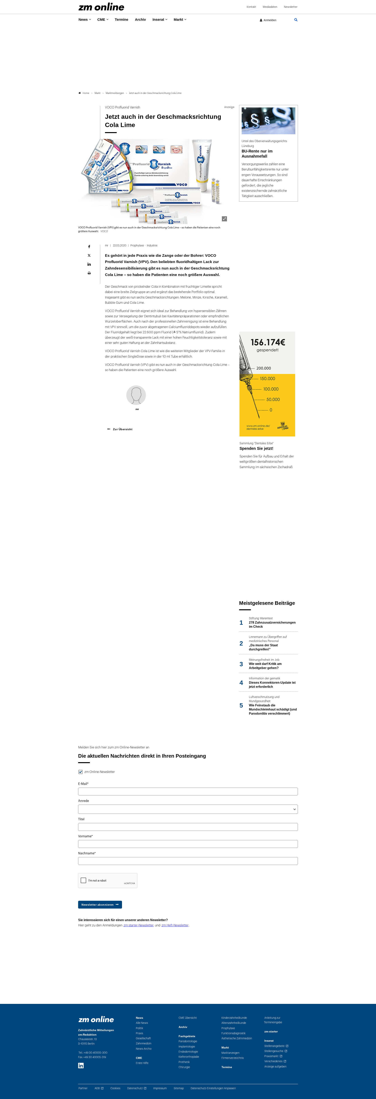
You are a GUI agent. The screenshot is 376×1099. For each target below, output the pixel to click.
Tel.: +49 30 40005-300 (93, 1052)
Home (86, 93)
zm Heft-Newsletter (175, 925)
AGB (97, 1088)
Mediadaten (270, 7)
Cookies (115, 1088)
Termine (121, 20)
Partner (83, 1088)
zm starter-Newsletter (139, 925)
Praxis (139, 1033)
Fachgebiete (187, 1036)
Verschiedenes (273, 1061)
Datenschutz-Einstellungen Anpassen (213, 1088)
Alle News (142, 1023)
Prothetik (184, 1062)
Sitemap (179, 1088)
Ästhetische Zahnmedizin (236, 1038)
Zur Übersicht (122, 429)
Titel (81, 819)
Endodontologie (188, 1051)
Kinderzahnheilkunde (234, 1018)
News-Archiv (144, 1049)
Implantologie (187, 1046)
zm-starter (271, 1031)
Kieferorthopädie (189, 1057)
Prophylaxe (228, 1028)
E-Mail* (83, 783)
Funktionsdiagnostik (233, 1033)
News (83, 20)
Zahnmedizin (143, 1043)
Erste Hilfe (142, 1063)
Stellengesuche (273, 1051)
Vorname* (85, 836)
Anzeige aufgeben (275, 1066)
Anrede (83, 800)
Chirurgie (184, 1067)
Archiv (140, 20)
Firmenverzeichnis (232, 1058)
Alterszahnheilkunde (233, 1023)
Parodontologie (188, 1041)
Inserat (158, 20)
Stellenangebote (274, 1046)
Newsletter (290, 7)
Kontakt (251, 7)
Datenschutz (135, 1088)
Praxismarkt (271, 1056)
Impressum (160, 1088)
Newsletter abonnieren (97, 904)
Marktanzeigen (230, 1053)
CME (101, 20)
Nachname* (87, 853)
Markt (178, 20)
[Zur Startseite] (101, 6)
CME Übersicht (188, 1018)
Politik (139, 1028)
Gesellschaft (143, 1038)
